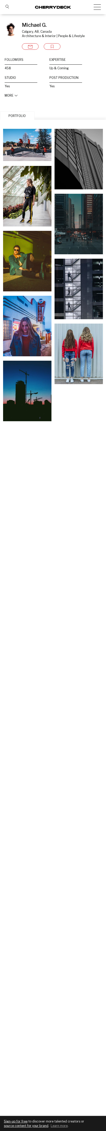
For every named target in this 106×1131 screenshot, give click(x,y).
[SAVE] (52, 46)
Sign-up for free (16, 1121)
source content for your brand (26, 1126)
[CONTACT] (30, 46)
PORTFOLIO (17, 116)
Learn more (59, 1126)
